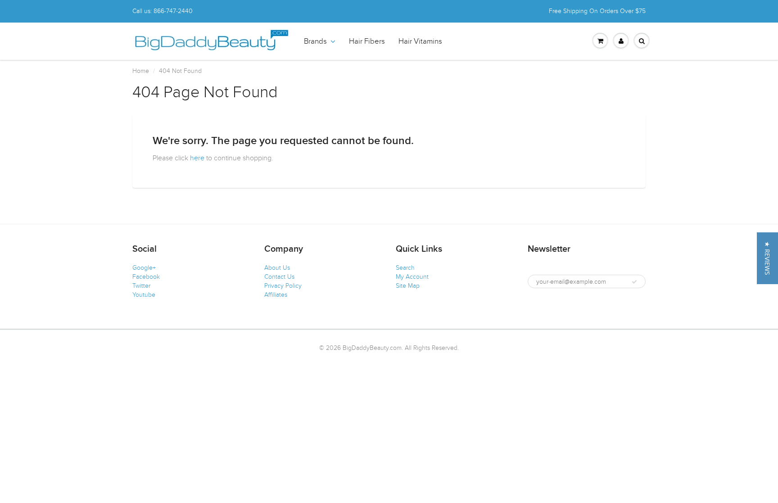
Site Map (408, 286)
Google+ (144, 268)
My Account (412, 277)
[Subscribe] (634, 282)
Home (140, 71)
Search (405, 268)
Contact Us (279, 277)
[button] (767, 258)
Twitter (141, 286)
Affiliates (275, 295)
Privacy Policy (283, 286)
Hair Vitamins (420, 41)
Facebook (146, 277)
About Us (277, 268)
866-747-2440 (173, 11)
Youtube (143, 295)
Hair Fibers (367, 41)
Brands (315, 41)
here (197, 158)
